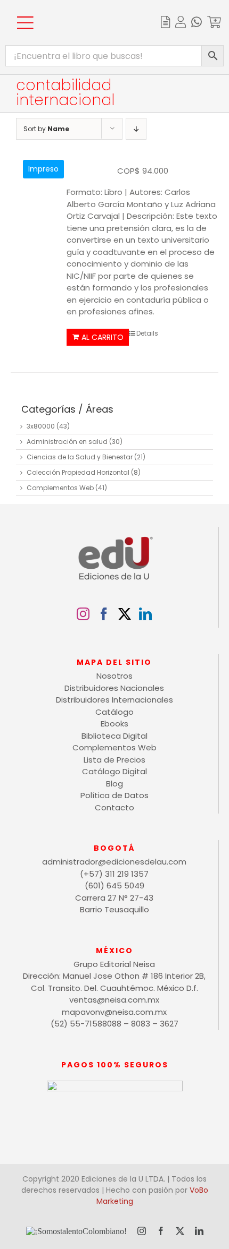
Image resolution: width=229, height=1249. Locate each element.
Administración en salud (67, 441)
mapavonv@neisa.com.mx (114, 1011)
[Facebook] (103, 614)
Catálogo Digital (114, 771)
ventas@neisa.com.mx (114, 999)
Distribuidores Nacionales (114, 688)
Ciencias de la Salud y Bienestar (80, 456)
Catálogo (114, 711)
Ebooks (114, 723)
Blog (114, 783)
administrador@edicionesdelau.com (114, 861)
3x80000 (41, 426)
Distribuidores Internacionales (114, 699)
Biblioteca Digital (114, 735)
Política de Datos (114, 795)
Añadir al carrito (98, 337)
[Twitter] (124, 614)
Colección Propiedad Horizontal (78, 472)
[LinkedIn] (145, 614)
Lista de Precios (114, 759)
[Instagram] (83, 614)
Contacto (114, 807)
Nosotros (114, 675)
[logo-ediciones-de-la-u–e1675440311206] (81, 9)
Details (147, 333)
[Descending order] (136, 129)
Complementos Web (60, 487)
